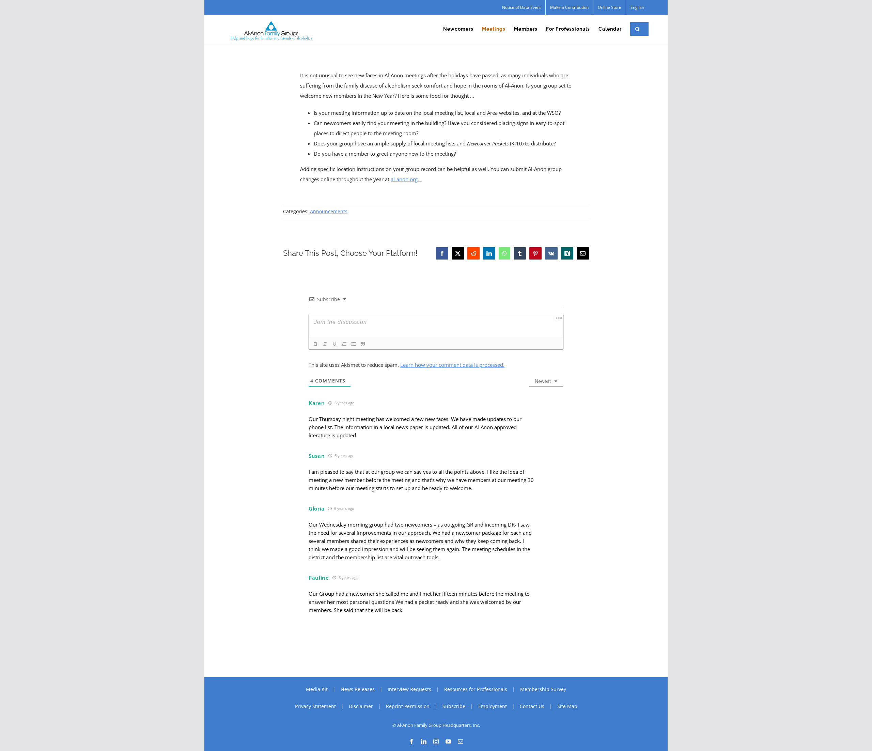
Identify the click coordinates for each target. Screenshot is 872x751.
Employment (492, 706)
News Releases (358, 689)
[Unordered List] (353, 344)
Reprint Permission (408, 706)
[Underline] (334, 344)
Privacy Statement (315, 706)
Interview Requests (409, 689)
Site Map (567, 706)
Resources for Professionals (475, 689)
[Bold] (315, 344)
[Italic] (325, 344)
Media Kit (317, 689)
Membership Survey (543, 689)
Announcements (328, 211)
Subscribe (453, 706)
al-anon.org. (406, 179)
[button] (637, 29)
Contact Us (532, 706)
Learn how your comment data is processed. (452, 364)
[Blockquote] (363, 344)
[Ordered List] (344, 344)
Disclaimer (361, 706)
